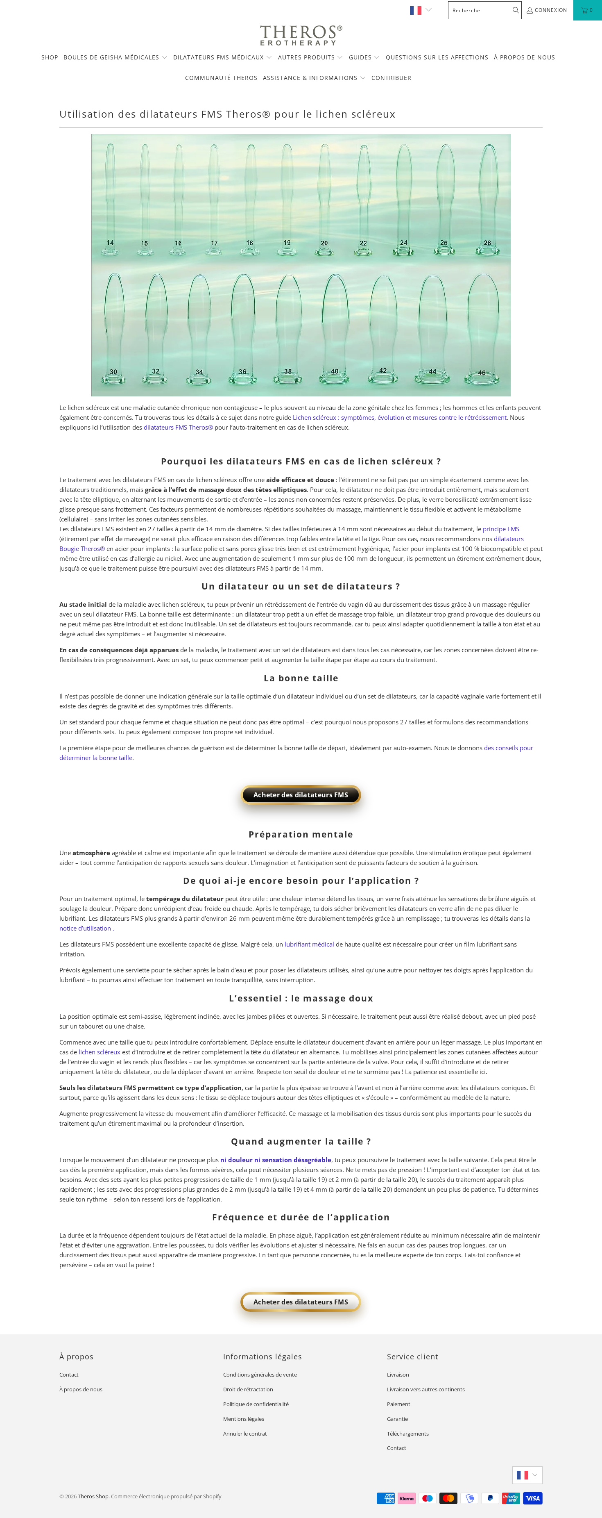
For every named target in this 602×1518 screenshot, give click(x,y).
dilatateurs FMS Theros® (178, 427)
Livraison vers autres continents (426, 1389)
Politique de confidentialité (256, 1404)
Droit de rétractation (248, 1389)
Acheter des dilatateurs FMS (300, 794)
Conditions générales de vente (260, 1374)
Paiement (398, 1404)
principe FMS (501, 529)
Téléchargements (408, 1433)
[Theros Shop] (301, 36)
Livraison (398, 1374)
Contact (69, 1374)
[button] (115, 58)
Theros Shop (93, 1496)
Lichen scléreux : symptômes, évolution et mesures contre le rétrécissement (400, 417)
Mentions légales (243, 1418)
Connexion (551, 10)
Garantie (397, 1418)
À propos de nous (80, 1389)
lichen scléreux (99, 1052)
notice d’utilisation (85, 928)
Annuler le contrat (245, 1433)
